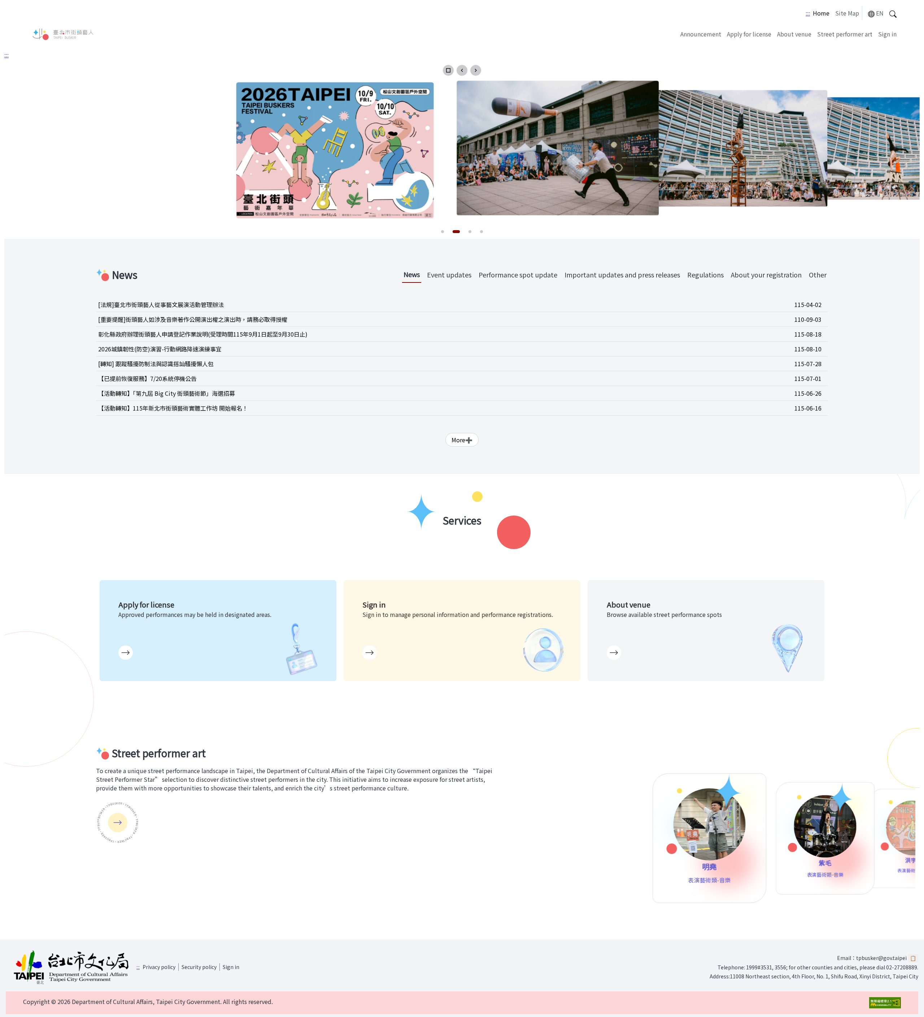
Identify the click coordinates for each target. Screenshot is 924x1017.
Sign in (887, 34)
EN (880, 13)
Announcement (700, 34)
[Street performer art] (117, 822)
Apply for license (749, 34)
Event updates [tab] (449, 274)
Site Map (847, 13)
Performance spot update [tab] (518, 274)
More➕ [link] (462, 439)
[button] (448, 70)
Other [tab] (818, 274)
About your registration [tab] (766, 274)
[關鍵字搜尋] (892, 13)
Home (821, 13)
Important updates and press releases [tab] (622, 274)
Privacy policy (159, 966)
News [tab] (412, 274)
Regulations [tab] (705, 274)
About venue (794, 34)
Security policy (199, 966)
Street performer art (844, 34)
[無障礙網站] (885, 1002)
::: (808, 13)
